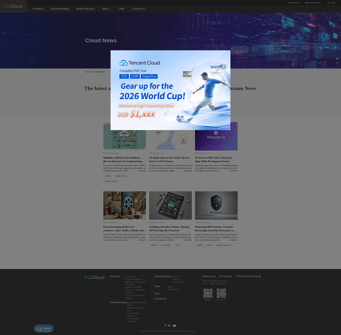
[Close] (231, 49)
